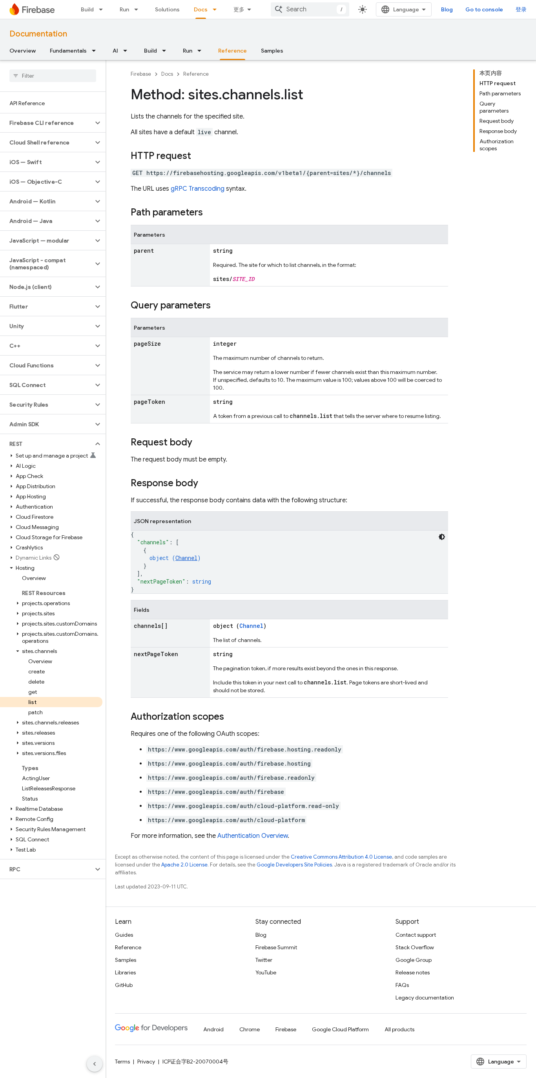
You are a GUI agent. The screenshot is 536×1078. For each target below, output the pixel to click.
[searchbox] (52, 75)
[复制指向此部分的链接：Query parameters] (218, 306)
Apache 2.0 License (184, 864)
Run (124, 9)
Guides (124, 934)
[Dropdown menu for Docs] (217, 9)
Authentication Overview (252, 836)
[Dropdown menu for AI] (127, 50)
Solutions (167, 9)
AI (115, 50)
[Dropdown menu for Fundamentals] (96, 50)
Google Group (414, 959)
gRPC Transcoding (197, 189)
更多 (238, 9)
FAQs (402, 985)
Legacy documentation (425, 997)
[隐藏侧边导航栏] (94, 1064)
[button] (46, 123)
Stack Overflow (415, 947)
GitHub (124, 985)
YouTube (265, 972)
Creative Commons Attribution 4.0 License (341, 857)
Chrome (249, 1029)
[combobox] (310, 9)
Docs (201, 9)
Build (87, 9)
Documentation (38, 34)
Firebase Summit (276, 947)
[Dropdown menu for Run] (138, 9)
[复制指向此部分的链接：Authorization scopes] (232, 717)
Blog (447, 9)
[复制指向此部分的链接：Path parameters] (211, 213)
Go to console (484, 9)
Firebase (141, 74)
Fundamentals (68, 50)
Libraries (125, 972)
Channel (186, 558)
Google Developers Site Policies (294, 864)
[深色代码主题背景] (442, 537)
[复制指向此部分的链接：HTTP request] (199, 156)
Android (213, 1029)
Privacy (146, 1061)
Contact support (416, 934)
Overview (22, 50)
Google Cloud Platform (340, 1029)
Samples (272, 50)
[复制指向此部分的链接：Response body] (206, 484)
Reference (232, 50)
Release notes (413, 972)
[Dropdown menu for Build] (103, 9)
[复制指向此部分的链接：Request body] (200, 443)
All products (399, 1029)
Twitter (263, 959)
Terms (122, 1061)
